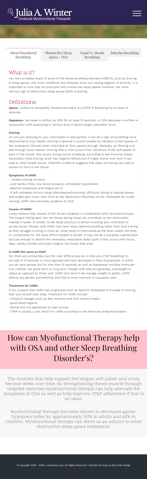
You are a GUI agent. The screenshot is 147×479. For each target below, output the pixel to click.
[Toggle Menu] (137, 13)
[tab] (23, 54)
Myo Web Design (121, 465)
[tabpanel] (73, 191)
